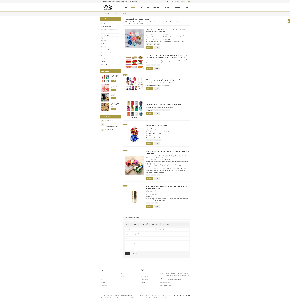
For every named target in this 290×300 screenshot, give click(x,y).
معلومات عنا (177, 7)
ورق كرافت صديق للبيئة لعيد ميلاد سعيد (115, 105)
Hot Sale (103, 43)
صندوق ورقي (104, 61)
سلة (158, 64)
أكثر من (113, 80)
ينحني (158, 44)
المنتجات (133, 7)
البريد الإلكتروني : (163, 278)
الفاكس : (161, 285)
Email (149, 47)
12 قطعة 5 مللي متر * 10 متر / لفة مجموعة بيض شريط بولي (158, 110)
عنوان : (161, 273)
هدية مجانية (149, 44)
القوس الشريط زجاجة (106, 52)
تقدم (127, 253)
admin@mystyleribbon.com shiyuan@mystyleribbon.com (114, 1)
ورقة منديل (103, 58)
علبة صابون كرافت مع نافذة (115, 94)
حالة (148, 7)
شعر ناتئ (103, 23)
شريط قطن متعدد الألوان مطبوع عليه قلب (115, 86)
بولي (152, 202)
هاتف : (161, 282)
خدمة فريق (103, 276)
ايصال (102, 273)
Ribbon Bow (104, 32)
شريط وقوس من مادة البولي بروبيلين (109, 29)
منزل (126, 7)
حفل (158, 175)
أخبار (141, 7)
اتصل (161, 270)
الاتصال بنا (167, 7)
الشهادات (103, 282)
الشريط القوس (144, 279)
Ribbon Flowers (105, 46)
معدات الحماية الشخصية (106, 49)
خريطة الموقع (104, 285)
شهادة (187, 7)
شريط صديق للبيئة (105, 55)
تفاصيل (156, 47)
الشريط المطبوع (144, 276)
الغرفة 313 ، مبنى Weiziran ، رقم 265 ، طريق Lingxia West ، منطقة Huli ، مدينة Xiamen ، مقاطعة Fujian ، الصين (176, 274)
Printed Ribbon (104, 40)
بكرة (156, 202)
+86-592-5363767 (133, 1)
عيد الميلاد (153, 175)
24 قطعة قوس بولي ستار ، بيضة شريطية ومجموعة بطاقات (158, 85)
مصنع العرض (156, 7)
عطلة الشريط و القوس (106, 26)
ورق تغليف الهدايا (105, 35)
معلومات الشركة (125, 273)
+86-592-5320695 (109, 129)
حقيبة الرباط (104, 64)
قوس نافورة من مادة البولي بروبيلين (153, 139)
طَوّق (154, 44)
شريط (148, 175)
